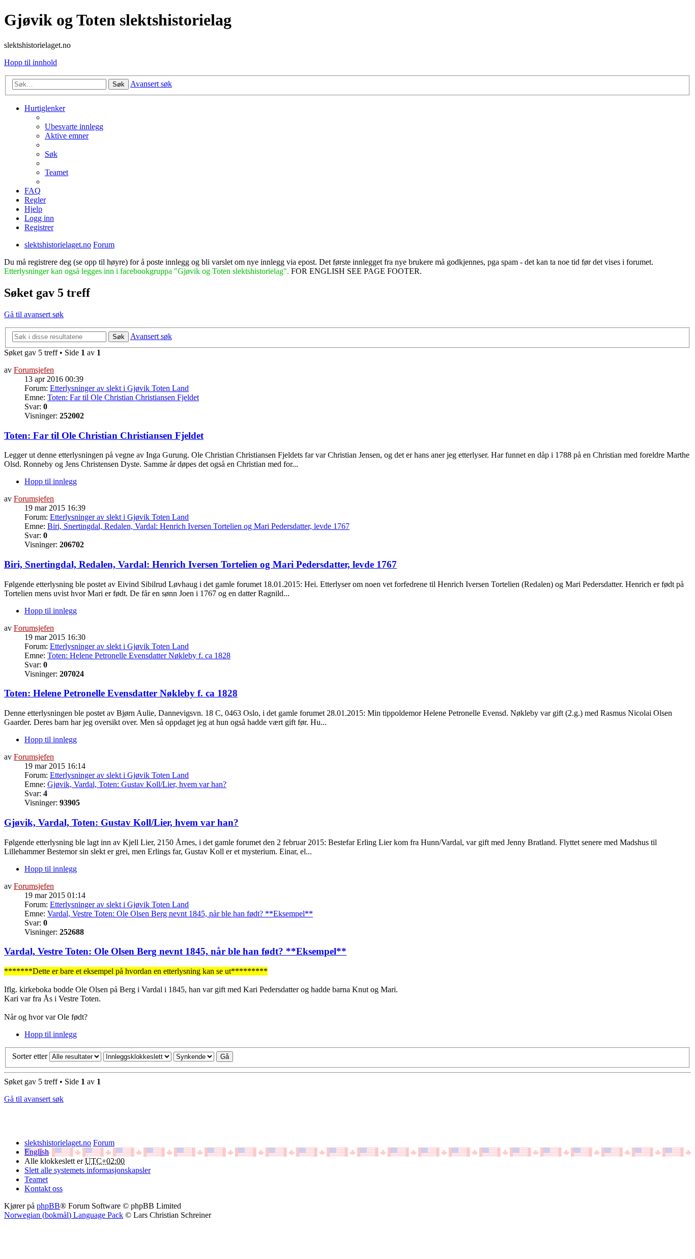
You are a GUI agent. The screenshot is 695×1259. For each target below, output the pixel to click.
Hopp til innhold (30, 62)
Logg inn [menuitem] (39, 218)
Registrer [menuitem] (38, 227)
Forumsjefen (34, 370)
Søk (118, 84)
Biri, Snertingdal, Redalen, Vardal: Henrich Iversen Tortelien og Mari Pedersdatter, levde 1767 (198, 526)
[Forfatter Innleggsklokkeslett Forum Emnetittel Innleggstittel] (137, 1056)
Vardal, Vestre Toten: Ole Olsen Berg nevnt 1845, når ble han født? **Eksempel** (180, 913)
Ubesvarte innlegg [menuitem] (74, 126)
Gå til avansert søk (34, 314)
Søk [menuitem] (51, 154)
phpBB (48, 1205)
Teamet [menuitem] (56, 172)
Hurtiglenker (44, 108)
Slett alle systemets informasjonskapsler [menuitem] (87, 1170)
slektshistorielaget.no (57, 1142)
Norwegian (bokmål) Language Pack (63, 1215)
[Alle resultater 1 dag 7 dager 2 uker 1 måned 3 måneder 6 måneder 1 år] (74, 1056)
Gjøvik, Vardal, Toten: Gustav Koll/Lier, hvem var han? (136, 784)
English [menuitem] (36, 1152)
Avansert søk (151, 83)
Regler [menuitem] (35, 199)
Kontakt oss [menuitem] (43, 1188)
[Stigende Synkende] (193, 1056)
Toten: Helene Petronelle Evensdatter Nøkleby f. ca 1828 (138, 655)
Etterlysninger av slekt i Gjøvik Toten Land (119, 388)
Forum (103, 1142)
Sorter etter (29, 1056)
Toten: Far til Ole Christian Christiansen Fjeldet (123, 397)
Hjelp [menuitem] (33, 209)
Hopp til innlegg (50, 481)
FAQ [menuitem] (32, 190)
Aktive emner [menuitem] (67, 135)
